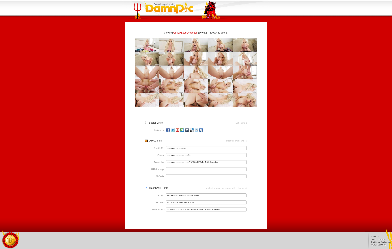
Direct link (159, 162)
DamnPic (382, 245)
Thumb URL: (158, 209)
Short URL (158, 148)
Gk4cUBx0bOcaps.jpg (185, 32)
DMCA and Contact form (381, 242)
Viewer (160, 155)
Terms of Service (378, 239)
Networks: (159, 130)
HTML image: (158, 169)
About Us (375, 237)
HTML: (161, 195)
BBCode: (160, 176)
